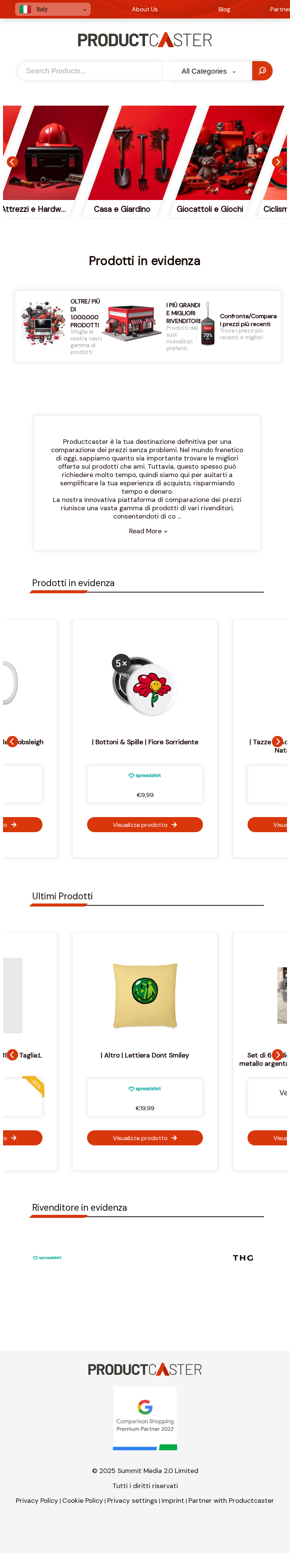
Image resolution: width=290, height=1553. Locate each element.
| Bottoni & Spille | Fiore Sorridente (145, 742)
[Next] (277, 162)
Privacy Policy (37, 1500)
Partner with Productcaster (231, 1500)
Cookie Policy (82, 1500)
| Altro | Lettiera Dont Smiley (105, 1055)
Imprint (173, 1500)
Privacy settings (132, 1500)
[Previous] (12, 162)
